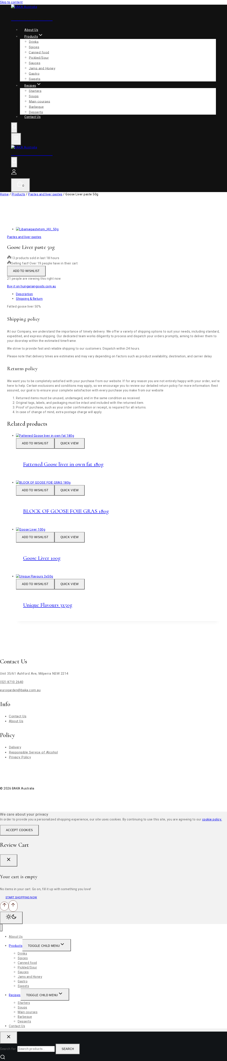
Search (68, 1049)
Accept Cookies (19, 830)
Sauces (34, 62)
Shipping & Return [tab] (29, 299)
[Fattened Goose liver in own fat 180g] (45, 435)
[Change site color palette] (11, 918)
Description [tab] (24, 294)
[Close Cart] (8, 860)
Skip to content (11, 2)
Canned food (39, 52)
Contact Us (32, 117)
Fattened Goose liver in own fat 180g (63, 464)
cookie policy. (212, 819)
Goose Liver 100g (42, 558)
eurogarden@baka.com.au (20, 690)
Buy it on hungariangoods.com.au (31, 286)
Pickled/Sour (39, 57)
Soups (34, 96)
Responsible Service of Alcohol (33, 752)
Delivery (15, 747)
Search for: (8, 1049)
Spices (34, 46)
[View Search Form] (14, 127)
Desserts (24, 1021)
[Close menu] (1, 927)
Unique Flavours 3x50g (47, 605)
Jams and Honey (42, 68)
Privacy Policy (20, 757)
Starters (35, 90)
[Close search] (8, 1038)
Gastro (22, 981)
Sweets (23, 986)
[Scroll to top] (4, 906)
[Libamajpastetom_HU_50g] (37, 229)
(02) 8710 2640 (11, 682)
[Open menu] (16, 139)
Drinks (34, 41)
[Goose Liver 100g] (30, 529)
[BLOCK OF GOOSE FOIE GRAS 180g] (43, 482)
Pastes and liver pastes (24, 237)
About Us (16, 721)
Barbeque (25, 1017)
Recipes (15, 995)
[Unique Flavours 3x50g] (34, 576)
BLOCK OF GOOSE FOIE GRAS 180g (66, 511)
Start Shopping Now (21, 897)
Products (15, 946)
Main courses (39, 101)
